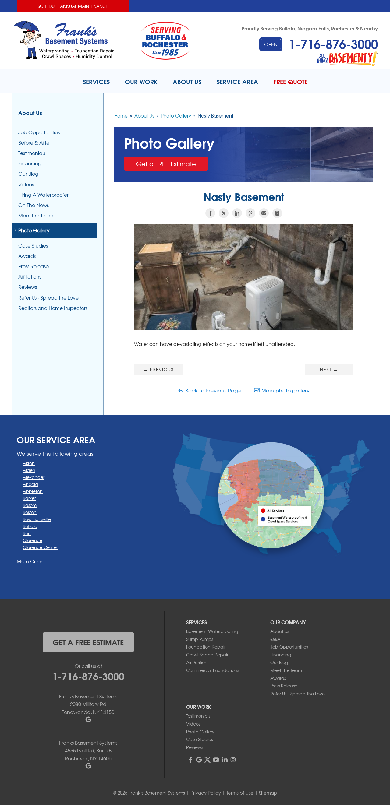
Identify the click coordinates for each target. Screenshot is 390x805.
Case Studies (33, 245)
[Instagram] (233, 759)
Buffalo (30, 526)
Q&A (275, 639)
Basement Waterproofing (212, 631)
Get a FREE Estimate (166, 163)
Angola (30, 484)
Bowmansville (37, 519)
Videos (26, 184)
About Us (30, 112)
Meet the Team (35, 215)
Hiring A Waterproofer (43, 195)
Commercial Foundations (212, 670)
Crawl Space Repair (207, 655)
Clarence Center (40, 547)
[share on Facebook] (210, 213)
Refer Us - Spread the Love (48, 298)
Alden (29, 470)
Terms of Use (240, 792)
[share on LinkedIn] (237, 213)
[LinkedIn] (224, 759)
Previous (158, 369)
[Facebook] (190, 759)
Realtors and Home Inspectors (52, 308)
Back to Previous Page (213, 390)
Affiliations (29, 276)
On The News (33, 205)
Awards (27, 256)
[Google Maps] (199, 759)
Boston (30, 512)
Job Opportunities (39, 132)
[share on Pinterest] (250, 213)
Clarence (32, 540)
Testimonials (31, 153)
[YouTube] (216, 759)
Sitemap (268, 792)
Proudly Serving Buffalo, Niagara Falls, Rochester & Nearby (310, 28)
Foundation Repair (205, 647)
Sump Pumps (199, 639)
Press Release (33, 266)
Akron (29, 463)
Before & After (34, 143)
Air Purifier (196, 662)
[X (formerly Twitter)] (207, 759)
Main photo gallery (285, 390)
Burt (27, 533)
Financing (29, 163)
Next (329, 369)
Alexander (33, 477)
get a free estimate (88, 642)
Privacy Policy (205, 792)
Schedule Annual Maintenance (73, 6)
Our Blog (28, 174)
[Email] (264, 213)
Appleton (33, 491)
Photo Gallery (34, 230)
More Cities (29, 561)
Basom (30, 505)
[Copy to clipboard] (277, 213)
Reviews (27, 287)
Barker (29, 498)
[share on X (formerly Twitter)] (224, 213)
